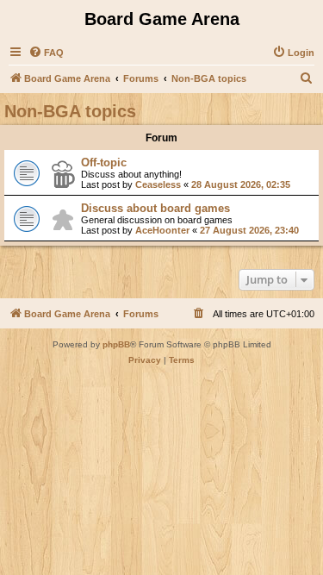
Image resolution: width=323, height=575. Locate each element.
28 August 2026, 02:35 (240, 184)
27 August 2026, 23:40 (249, 230)
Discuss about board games (155, 208)
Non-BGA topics (70, 111)
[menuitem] (46, 52)
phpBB (116, 344)
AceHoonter (162, 230)
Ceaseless (158, 184)
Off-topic (104, 162)
